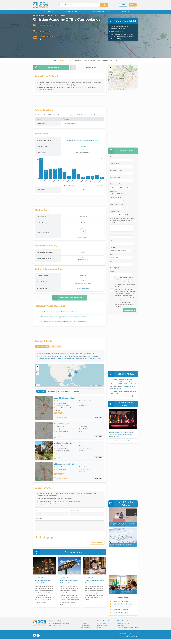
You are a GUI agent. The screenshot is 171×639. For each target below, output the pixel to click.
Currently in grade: (115, 197)
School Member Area (123, 621)
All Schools (41, 391)
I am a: (37, 510)
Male (113, 194)
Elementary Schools (63, 391)
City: (111, 241)
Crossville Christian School (64, 398)
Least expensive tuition (70, 124)
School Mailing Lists (123, 623)
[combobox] (78, 5)
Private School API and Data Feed (127, 627)
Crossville (50, 25)
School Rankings (86, 627)
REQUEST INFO (53, 67)
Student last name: (116, 177)
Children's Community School (91, 359)
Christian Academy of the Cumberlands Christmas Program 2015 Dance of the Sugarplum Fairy (121, 434)
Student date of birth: (116, 184)
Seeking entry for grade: (117, 204)
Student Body (77, 61)
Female (119, 194)
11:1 (87, 260)
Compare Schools (102, 625)
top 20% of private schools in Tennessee (87, 115)
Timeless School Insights (120, 610)
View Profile (98, 417)
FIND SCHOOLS (47, 12)
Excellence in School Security (122, 607)
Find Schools (85, 625)
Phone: (112, 271)
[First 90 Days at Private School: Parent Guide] (94, 566)
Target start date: (115, 211)
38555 (57, 25)
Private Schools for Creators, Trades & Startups (69, 582)
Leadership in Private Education (122, 604)
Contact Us (100, 627)
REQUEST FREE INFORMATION (71, 297)
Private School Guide (103, 623)
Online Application (83, 288)
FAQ (116, 61)
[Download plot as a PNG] (101, 158)
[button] (36, 538)
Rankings (62, 61)
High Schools (51, 391)
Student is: (113, 191)
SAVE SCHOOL (91, 67)
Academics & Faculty (89, 61)
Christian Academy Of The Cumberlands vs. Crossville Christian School (73, 353)
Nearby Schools (56, 346)
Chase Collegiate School (71, 359)
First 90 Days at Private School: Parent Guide (94, 582)
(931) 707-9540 (46, 31)
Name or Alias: (74, 510)
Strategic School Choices (120, 613)
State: (112, 254)
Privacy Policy (132, 636)
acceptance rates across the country (121, 396)
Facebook (38, 635)
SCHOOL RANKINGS (72, 12)
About (55, 61)
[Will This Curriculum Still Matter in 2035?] (44, 566)
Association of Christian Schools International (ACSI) (83, 140)
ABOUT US (125, 12)
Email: (112, 157)
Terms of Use (123, 636)
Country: (112, 247)
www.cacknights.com (46, 37)
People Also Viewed (42, 346)
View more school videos (123, 441)
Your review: (38, 518)
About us (84, 623)
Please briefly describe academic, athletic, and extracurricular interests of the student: (123, 220)
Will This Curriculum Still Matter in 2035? (42, 582)
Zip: (111, 262)
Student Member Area (104, 621)
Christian (83, 146)
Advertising (120, 625)
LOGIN (123, 5)
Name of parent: (115, 164)
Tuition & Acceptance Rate (105, 61)
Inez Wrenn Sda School (56, 359)
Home (82, 621)
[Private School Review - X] (34, 635)
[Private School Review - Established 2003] (40, 5)
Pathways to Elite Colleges (121, 601)
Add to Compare (61, 417)
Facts (69, 61)
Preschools (76, 391)
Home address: (114, 234)
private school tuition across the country (123, 387)
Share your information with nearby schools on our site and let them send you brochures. (125, 282)
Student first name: (116, 170)
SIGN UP (132, 5)
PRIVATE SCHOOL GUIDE (101, 12)
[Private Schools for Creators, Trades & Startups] (69, 566)
